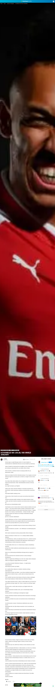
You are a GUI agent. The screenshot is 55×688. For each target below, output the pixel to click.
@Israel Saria (42, 488)
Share (6, 618)
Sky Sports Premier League (45, 497)
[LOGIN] (53, 1)
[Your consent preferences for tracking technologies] (53, 686)
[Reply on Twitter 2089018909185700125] (39, 506)
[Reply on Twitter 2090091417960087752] (39, 485)
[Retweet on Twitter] (40, 478)
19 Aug (46, 480)
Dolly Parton (42, 470)
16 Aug (53, 497)
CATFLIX (41, 480)
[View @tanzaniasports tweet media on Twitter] (53, 473)
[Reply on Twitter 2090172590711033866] (39, 493)
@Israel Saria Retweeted (45, 478)
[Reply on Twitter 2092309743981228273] (39, 475)
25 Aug (47, 470)
